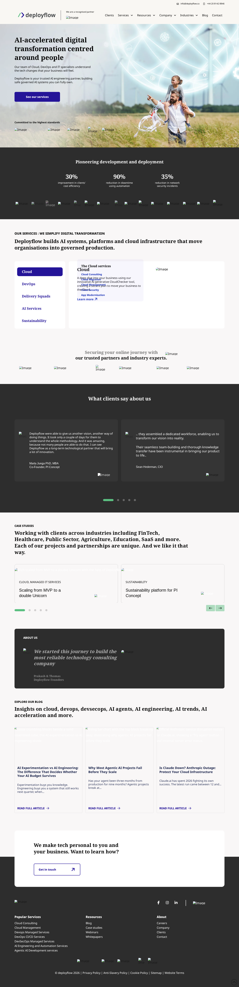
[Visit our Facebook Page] (158, 902)
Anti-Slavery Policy (115, 973)
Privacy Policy (91, 973)
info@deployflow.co (190, 3)
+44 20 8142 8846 (215, 3)
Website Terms (174, 973)
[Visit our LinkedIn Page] (176, 902)
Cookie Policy (139, 973)
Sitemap (156, 973)
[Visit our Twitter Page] (167, 902)
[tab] (40, 271)
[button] (125, 15)
